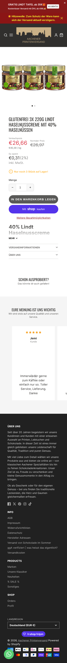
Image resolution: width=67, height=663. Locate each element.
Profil (10, 605)
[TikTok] (30, 504)
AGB (9, 517)
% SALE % (13, 581)
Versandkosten (16, 552)
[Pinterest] (19, 504)
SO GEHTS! (53, 6)
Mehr (12, 238)
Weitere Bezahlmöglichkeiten (33, 217)
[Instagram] (25, 504)
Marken (11, 566)
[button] (32, 105)
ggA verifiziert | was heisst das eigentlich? (32, 547)
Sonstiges (13, 586)
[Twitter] (14, 504)
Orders (11, 600)
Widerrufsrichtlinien (18, 527)
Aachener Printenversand (33, 640)
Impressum (13, 522)
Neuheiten (13, 576)
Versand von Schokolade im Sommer (29, 542)
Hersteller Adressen (19, 537)
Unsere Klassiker (17, 571)
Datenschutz (14, 532)
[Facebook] (9, 504)
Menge (13, 180)
